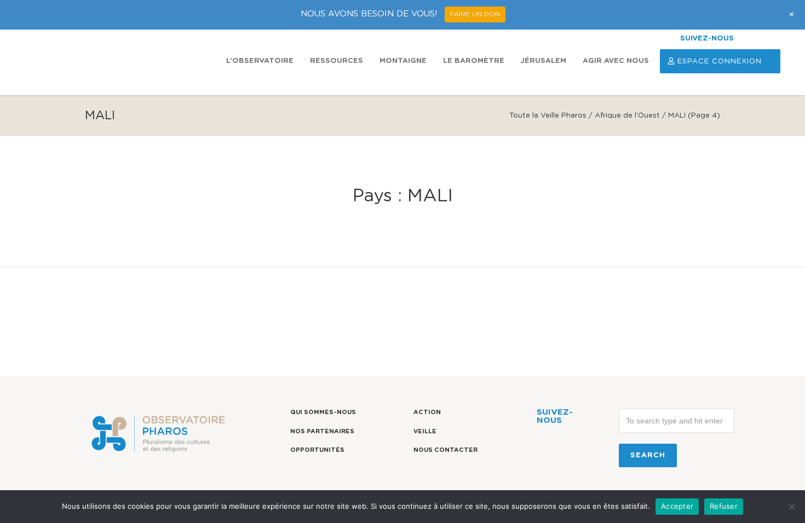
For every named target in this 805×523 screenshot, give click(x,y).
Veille (424, 431)
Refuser (724, 506)
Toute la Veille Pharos (547, 115)
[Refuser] (791, 506)
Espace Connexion (719, 61)
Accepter (677, 506)
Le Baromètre (473, 61)
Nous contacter (445, 450)
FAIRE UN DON (475, 14)
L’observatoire (260, 61)
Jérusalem (543, 61)
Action (427, 412)
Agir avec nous (616, 61)
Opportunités (317, 450)
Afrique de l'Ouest (627, 115)
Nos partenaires (322, 431)
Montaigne (403, 61)
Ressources (336, 61)
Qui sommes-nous (323, 412)
